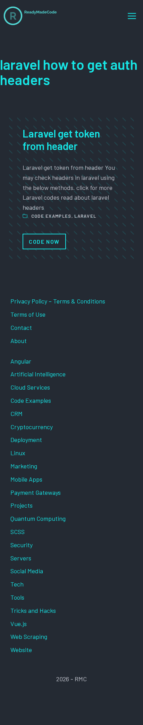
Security (21, 545)
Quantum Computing (38, 518)
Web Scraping (28, 636)
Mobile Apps (26, 479)
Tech (17, 584)
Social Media (26, 571)
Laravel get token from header (61, 139)
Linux (17, 453)
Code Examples (51, 216)
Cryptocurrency (31, 427)
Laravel (85, 216)
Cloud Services (30, 387)
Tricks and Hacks (33, 610)
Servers (20, 558)
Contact (21, 327)
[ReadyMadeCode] (30, 16)
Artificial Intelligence (38, 374)
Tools (17, 597)
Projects (21, 505)
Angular (20, 361)
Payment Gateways (35, 492)
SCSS (17, 531)
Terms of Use (27, 314)
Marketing (23, 466)
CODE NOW (44, 241)
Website (21, 649)
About (18, 340)
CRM (16, 413)
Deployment (26, 439)
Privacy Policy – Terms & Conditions (57, 301)
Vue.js (18, 623)
